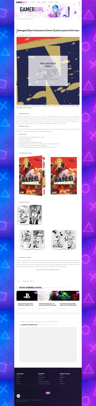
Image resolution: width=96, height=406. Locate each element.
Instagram (62, 377)
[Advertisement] (44, 25)
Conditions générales (43, 381)
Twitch (61, 381)
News (57, 2)
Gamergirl (21, 35)
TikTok (61, 379)
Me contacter (41, 377)
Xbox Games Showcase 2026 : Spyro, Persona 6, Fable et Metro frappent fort (68, 304)
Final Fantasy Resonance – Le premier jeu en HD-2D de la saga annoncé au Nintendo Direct (47, 304)
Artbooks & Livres (21, 19)
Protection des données (44, 383)
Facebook (62, 383)
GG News (30, 19)
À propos (40, 379)
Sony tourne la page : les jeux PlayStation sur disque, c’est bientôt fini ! (25, 304)
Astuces (51, 2)
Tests (39, 2)
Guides (44, 2)
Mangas (32, 281)
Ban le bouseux (26, 281)
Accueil (33, 2)
